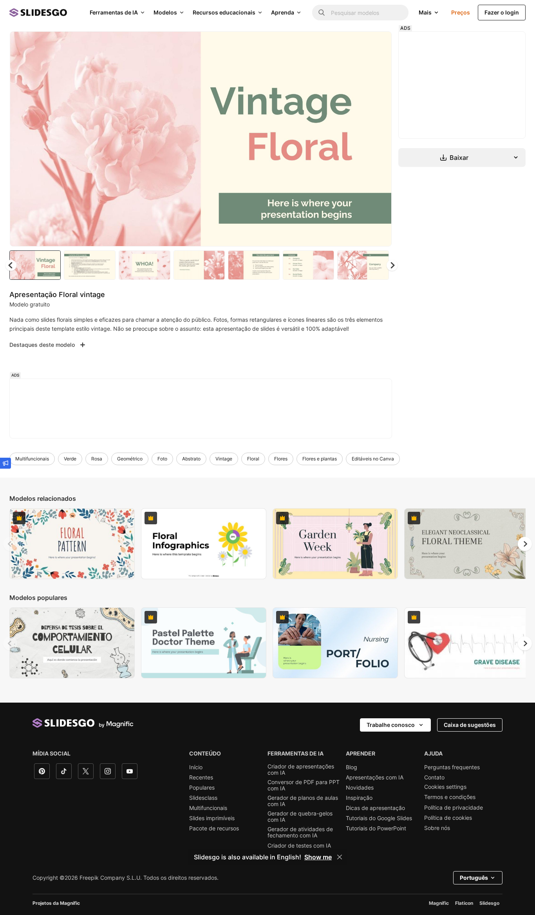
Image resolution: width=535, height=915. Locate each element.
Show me (318, 857)
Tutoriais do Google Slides (379, 818)
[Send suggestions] (5, 463)
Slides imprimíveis (212, 818)
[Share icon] (378, 44)
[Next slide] (380, 139)
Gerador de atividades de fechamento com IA (300, 832)
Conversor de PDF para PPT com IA (304, 785)
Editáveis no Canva (373, 459)
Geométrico (130, 459)
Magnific (439, 903)
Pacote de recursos (214, 828)
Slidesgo (489, 903)
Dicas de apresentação (375, 808)
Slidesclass (203, 798)
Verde (70, 459)
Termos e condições (449, 797)
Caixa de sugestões (470, 724)
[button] (392, 265)
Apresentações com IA (374, 777)
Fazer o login (501, 12)
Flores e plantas (319, 459)
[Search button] (321, 12)
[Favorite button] (358, 44)
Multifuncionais (32, 459)
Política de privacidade (453, 807)
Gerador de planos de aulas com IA (303, 801)
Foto (162, 459)
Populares (202, 788)
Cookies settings (445, 787)
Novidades (360, 788)
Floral (253, 459)
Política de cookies (448, 818)
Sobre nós (437, 828)
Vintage (223, 459)
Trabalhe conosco (391, 724)
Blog (351, 767)
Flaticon (464, 903)
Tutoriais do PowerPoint (376, 828)
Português (474, 877)
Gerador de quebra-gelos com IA (300, 816)
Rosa (96, 459)
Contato (434, 777)
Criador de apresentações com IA (301, 769)
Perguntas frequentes (452, 767)
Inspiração (359, 798)
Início (195, 767)
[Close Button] (339, 857)
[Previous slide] (10, 544)
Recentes (201, 777)
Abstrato (191, 459)
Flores (280, 459)
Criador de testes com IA (299, 846)
